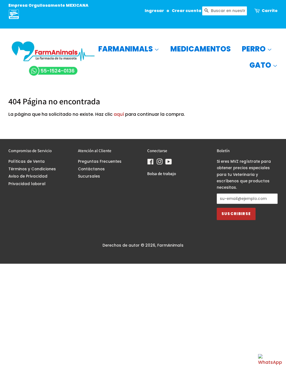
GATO (261, 65)
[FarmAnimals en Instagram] (159, 163)
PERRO (254, 49)
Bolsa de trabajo (161, 173)
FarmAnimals (126, 49)
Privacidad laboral (27, 184)
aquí (119, 114)
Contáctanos (91, 169)
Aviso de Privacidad (27, 176)
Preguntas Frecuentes (99, 161)
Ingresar (154, 10)
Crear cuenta (186, 10)
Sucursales (89, 176)
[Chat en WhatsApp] (269, 365)
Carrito (270, 10)
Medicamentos (200, 49)
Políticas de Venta (26, 161)
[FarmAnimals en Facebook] (150, 163)
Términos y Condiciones (32, 169)
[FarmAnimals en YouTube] (168, 163)
